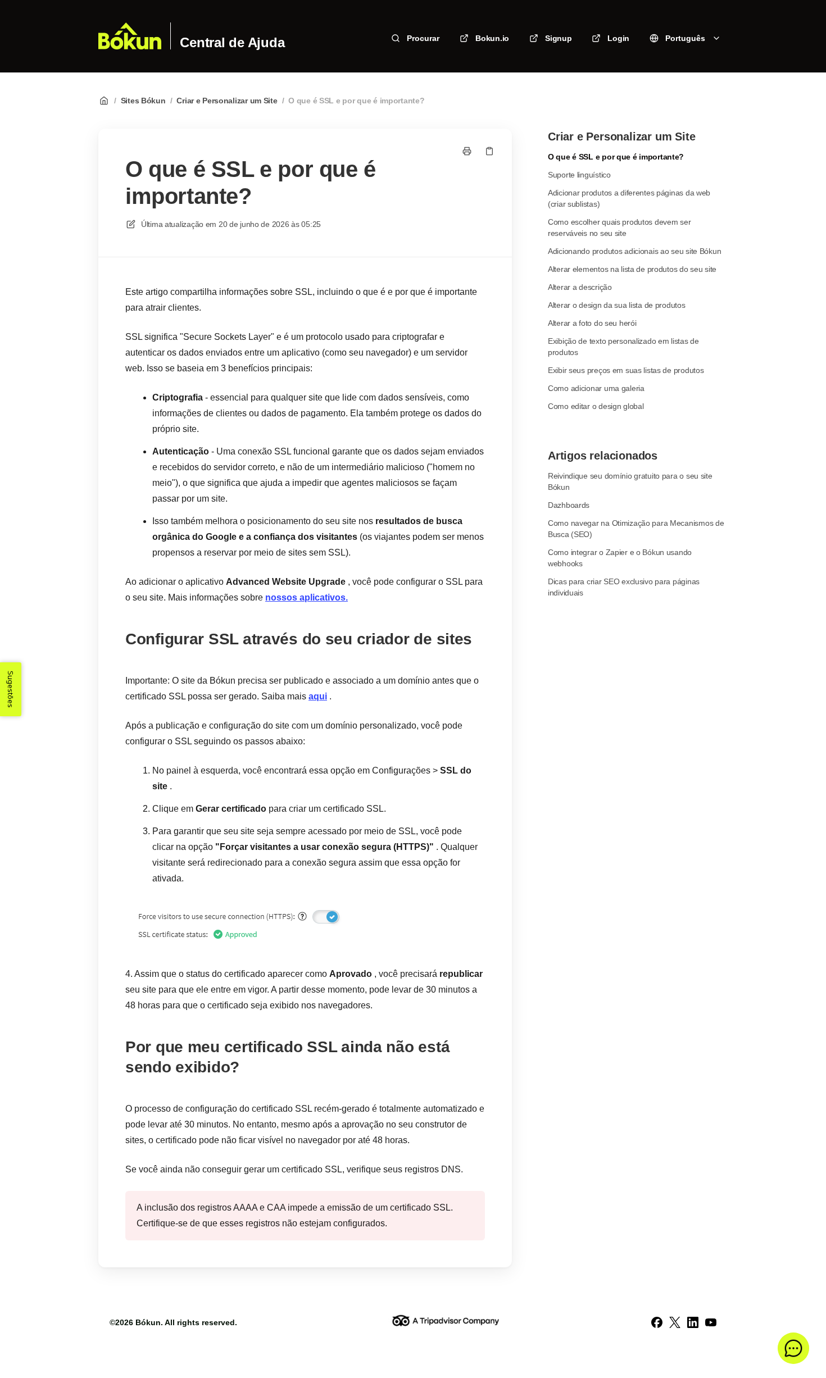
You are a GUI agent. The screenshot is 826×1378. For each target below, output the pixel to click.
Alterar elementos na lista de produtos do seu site (632, 269)
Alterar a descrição (580, 287)
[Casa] (130, 36)
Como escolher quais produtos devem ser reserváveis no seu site (619, 227)
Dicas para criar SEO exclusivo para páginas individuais (624, 587)
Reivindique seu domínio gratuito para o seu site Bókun (630, 481)
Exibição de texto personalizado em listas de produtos (623, 346)
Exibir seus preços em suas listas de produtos (626, 370)
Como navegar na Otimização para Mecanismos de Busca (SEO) (636, 529)
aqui (317, 696)
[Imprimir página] (467, 151)
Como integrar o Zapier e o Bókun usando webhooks (620, 558)
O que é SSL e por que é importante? (356, 100)
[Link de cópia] (489, 151)
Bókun (148, 1322)
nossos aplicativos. (306, 597)
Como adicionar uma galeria (596, 388)
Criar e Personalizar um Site (226, 100)
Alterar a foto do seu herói (592, 323)
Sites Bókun (143, 100)
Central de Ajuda (232, 42)
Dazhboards (568, 505)
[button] (793, 1348)
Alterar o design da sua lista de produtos (617, 305)
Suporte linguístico (579, 174)
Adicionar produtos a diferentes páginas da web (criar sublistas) (629, 198)
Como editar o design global (595, 406)
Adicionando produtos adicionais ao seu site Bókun (634, 251)
